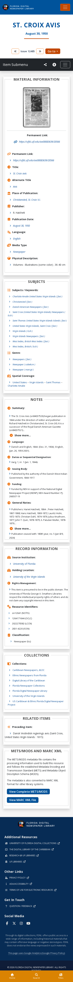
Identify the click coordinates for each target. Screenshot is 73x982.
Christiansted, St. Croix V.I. (27, 199)
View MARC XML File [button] (22, 800)
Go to (51, 51)
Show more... (23, 435)
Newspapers (22, 359)
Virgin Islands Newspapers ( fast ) (29, 336)
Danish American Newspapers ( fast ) (31, 306)
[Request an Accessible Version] (55, 64)
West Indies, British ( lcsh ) (25, 346)
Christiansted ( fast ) (22, 301)
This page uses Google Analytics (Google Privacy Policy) (36, 953)
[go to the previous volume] (15, 51)
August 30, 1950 (21, 225)
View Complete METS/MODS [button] (28, 792)
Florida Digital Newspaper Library (30, 690)
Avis (15, 186)
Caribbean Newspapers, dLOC (28, 670)
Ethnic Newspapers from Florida (29, 675)
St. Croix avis (20, 173)
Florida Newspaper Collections (29, 685)
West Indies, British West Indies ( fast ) (31, 341)
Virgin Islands (36, 382)
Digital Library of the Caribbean (29, 680)
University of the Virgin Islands (29, 576)
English (17, 238)
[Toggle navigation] (65, 7)
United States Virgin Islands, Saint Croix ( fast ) (35, 325)
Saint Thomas (53, 382)
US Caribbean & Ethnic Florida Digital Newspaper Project (36, 703)
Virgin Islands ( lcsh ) (23, 331)
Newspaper (19, 251)
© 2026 (36, 969)
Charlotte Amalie (16, 385)
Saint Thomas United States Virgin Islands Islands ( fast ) (40, 320)
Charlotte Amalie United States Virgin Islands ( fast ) (37, 296)
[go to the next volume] (40, 51)
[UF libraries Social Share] (45, 64)
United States (20, 382)
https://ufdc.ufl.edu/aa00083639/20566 (33, 160)
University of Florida (24, 563)
